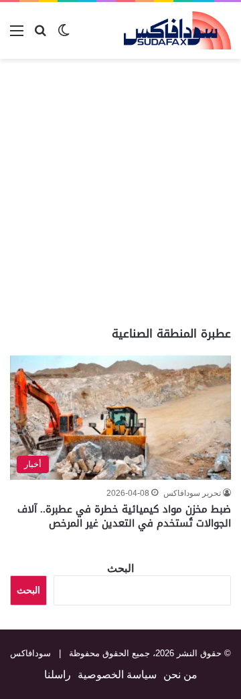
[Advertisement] (120, 192)
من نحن (180, 674)
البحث (120, 568)
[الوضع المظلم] (63, 36)
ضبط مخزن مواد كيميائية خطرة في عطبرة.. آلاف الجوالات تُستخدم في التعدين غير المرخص (124, 516)
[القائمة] (16, 36)
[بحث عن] (40, 36)
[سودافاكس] (177, 30)
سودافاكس (30, 653)
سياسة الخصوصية (117, 674)
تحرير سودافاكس (192, 493)
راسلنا (57, 674)
